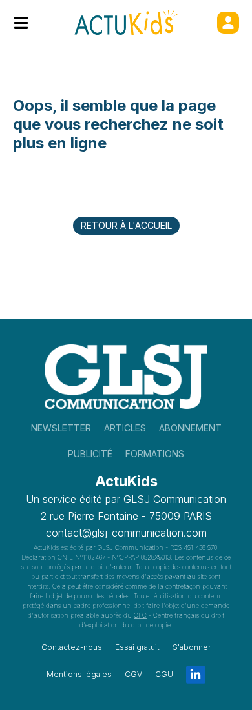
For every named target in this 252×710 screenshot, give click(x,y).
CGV (133, 674)
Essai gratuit (137, 647)
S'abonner (192, 647)
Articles (125, 427)
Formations (154, 453)
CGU (164, 674)
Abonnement (190, 427)
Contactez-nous (71, 647)
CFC (140, 615)
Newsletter (61, 427)
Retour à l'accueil (126, 225)
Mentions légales (79, 674)
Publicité (90, 453)
